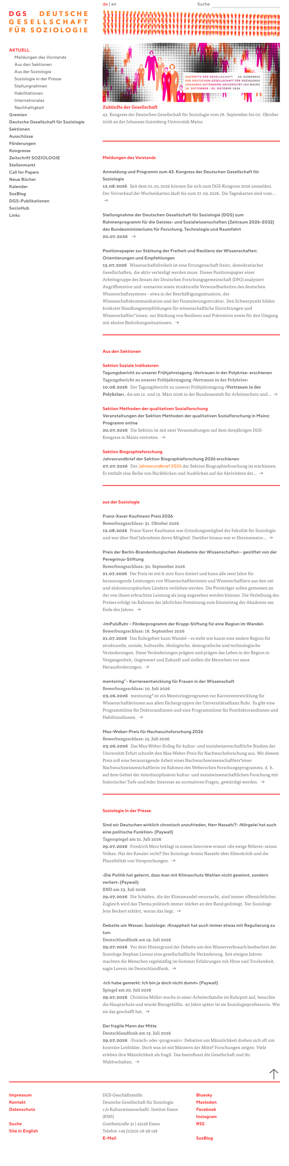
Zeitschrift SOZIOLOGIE (37, 158)
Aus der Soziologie (35, 72)
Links (17, 215)
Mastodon (206, 1102)
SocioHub (21, 208)
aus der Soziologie (121, 502)
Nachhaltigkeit (32, 108)
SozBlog (20, 194)
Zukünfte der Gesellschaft (130, 107)
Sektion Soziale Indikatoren (131, 366)
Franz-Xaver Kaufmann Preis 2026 (138, 516)
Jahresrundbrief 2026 (159, 466)
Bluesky (204, 1095)
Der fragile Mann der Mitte (130, 1026)
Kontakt (17, 1102)
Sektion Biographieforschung (132, 452)
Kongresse (22, 151)
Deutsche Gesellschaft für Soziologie (49, 122)
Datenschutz (22, 1109)
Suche (15, 1124)
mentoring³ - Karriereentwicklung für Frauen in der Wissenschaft (168, 681)
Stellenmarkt (25, 165)
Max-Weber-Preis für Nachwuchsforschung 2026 (153, 732)
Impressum (20, 1095)
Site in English (23, 1131)
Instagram (206, 1117)
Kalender (21, 187)
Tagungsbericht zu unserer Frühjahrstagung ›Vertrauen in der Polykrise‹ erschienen (187, 373)
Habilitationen (31, 93)
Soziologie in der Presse (40, 79)
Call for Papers (26, 172)
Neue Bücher (25, 179)
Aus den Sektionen (36, 65)
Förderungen (25, 144)
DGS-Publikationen (32, 201)
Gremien (20, 115)
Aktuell (22, 50)
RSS (200, 1124)
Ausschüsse (23, 136)
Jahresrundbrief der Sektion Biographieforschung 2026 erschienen (171, 459)
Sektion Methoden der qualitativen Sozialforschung (155, 409)
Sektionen (22, 129)
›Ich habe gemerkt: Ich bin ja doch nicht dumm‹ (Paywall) (160, 983)
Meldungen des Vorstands (43, 57)
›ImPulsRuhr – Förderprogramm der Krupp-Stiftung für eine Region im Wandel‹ (183, 624)
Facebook (206, 1109)
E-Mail (109, 1138)
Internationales (32, 100)
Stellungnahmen (33, 86)
